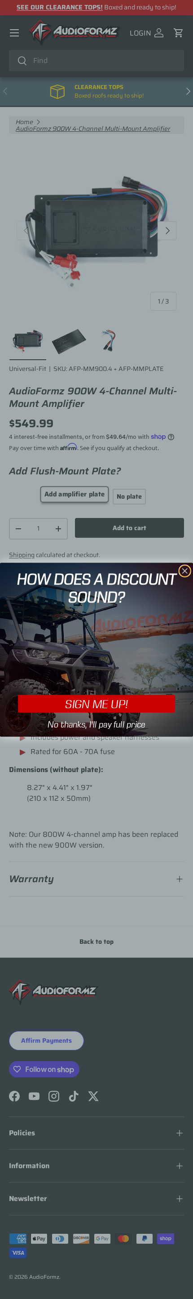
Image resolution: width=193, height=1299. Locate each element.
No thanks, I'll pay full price (96, 724)
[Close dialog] (184, 570)
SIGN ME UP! (96, 703)
